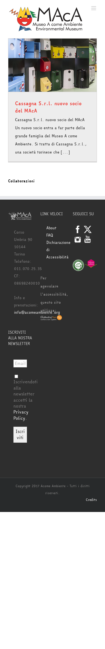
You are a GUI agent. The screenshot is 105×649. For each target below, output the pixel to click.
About (51, 228)
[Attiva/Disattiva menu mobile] (94, 8)
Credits (91, 499)
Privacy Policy (20, 415)
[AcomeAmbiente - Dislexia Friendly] (51, 319)
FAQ (49, 235)
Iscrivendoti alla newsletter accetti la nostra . (25, 400)
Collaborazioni (21, 181)
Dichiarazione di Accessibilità (55, 250)
